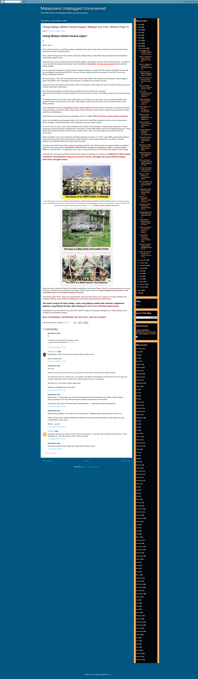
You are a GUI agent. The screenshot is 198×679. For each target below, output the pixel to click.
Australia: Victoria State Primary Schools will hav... (145, 139)
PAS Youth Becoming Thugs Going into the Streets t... (145, 94)
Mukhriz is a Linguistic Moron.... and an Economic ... (145, 199)
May (141, 276)
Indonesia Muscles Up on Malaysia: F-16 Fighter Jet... (145, 155)
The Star (89, 205)
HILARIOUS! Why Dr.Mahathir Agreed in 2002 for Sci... (145, 207)
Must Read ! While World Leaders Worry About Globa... (145, 147)
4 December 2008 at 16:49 (56, 347)
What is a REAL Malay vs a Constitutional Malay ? (144, 176)
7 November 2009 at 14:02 (56, 439)
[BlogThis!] (81, 322)
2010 (140, 40)
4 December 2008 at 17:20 (56, 390)
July (141, 271)
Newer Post (47, 461)
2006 (140, 293)
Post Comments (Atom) (91, 467)
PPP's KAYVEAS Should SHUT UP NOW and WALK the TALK (145, 162)
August (142, 268)
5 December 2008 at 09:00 (56, 427)
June (141, 273)
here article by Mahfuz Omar (55, 31)
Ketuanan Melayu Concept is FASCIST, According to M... (145, 132)
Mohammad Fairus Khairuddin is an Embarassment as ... (145, 214)
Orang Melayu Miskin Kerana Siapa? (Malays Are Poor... (145, 222)
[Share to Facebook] (85, 322)
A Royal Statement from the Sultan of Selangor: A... (145, 169)
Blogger (110, 674)
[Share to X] (83, 322)
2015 (140, 27)
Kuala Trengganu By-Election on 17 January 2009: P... (145, 101)
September (143, 265)
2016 (140, 24)
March (142, 281)
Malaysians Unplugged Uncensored (73, 8)
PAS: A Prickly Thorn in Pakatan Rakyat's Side (145, 87)
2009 (140, 43)
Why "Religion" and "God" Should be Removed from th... (145, 184)
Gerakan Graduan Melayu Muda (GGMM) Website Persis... (145, 246)
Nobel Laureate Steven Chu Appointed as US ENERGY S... (145, 117)
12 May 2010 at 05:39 (55, 449)
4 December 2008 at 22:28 (56, 406)
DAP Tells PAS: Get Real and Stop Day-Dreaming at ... (145, 80)
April (141, 279)
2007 (140, 290)
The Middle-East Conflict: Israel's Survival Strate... (145, 52)
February (143, 284)
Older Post (126, 461)
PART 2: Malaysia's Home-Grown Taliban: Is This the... (145, 59)
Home (86, 461)
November (143, 260)
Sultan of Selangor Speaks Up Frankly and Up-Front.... (145, 254)
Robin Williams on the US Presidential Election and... (145, 109)
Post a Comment (51, 453)
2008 (140, 46)
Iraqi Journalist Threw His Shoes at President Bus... (145, 124)
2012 (140, 35)
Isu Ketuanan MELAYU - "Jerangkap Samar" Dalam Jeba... (145, 238)
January (142, 287)
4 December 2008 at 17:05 (56, 361)
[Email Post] (74, 322)
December (143, 48)
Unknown (51, 431)
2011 (140, 38)
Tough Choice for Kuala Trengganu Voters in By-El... (145, 73)
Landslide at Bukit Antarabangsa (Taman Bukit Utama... (145, 191)
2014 (140, 30)
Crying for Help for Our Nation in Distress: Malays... (145, 230)
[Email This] (79, 322)
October (142, 263)
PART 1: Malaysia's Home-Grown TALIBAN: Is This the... (145, 67)
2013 (140, 32)
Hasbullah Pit (52, 351)
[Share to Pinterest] (87, 322)
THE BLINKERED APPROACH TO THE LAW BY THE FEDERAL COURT (146, 332)
